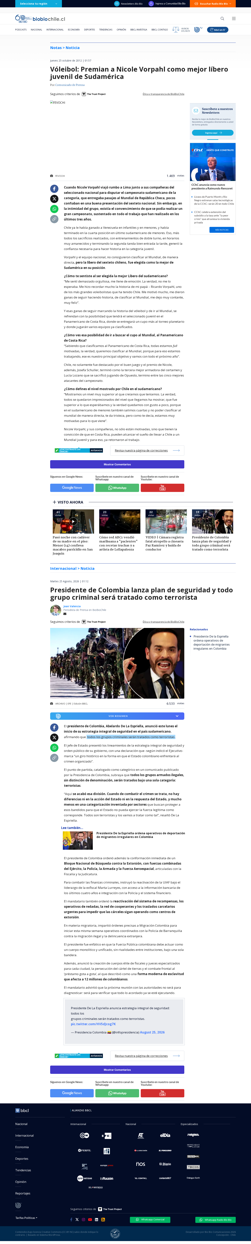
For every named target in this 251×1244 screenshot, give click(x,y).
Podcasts (20, 29)
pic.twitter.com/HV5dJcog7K (93, 1024)
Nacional (36, 29)
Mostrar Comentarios (117, 464)
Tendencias (105, 29)
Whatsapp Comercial (152, 1219)
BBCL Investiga (138, 29)
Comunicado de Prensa (70, 85)
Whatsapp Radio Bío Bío (218, 1219)
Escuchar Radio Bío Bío (214, 3)
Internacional (55, 29)
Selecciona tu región (33, 3)
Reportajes (22, 1193)
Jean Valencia (72, 606)
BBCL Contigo (160, 29)
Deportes (89, 29)
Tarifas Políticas (25, 1217)
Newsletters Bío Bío (132, 3)
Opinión (121, 29)
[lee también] (79, 840)
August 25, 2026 (152, 1032)
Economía (74, 29)
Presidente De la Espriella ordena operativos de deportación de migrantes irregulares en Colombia (140, 835)
